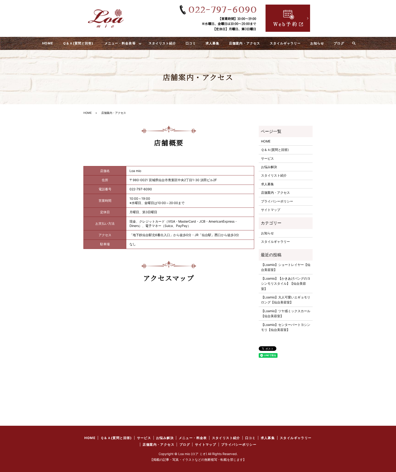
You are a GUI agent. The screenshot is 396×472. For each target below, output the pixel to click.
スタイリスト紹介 (162, 43)
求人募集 (212, 43)
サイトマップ (270, 210)
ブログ (339, 43)
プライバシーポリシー (277, 201)
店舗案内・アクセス (244, 43)
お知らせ (317, 43)
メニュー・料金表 (193, 438)
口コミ (191, 43)
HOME (47, 43)
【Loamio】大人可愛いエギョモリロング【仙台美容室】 (285, 299)
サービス (267, 158)
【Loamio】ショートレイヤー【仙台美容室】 (285, 267)
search (354, 43)
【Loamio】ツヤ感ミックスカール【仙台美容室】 (285, 313)
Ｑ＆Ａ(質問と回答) (78, 43)
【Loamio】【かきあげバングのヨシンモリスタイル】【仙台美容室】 (285, 283)
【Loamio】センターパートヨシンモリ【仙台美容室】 (285, 327)
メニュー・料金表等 (119, 43)
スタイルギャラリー (285, 43)
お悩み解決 (269, 167)
